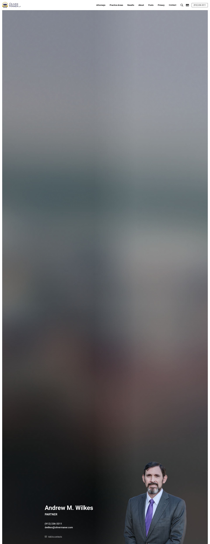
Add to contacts (55, 536)
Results (130, 5)
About (141, 5)
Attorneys (100, 5)
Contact (172, 5)
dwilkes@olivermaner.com (59, 527)
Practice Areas (116, 5)
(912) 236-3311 (200, 5)
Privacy (161, 5)
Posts (150, 5)
